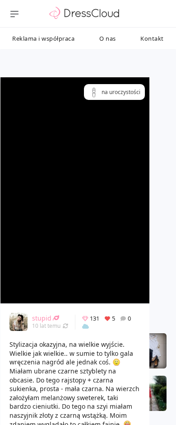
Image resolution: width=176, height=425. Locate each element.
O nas (107, 38)
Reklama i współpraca (43, 38)
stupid (41, 318)
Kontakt (152, 38)
